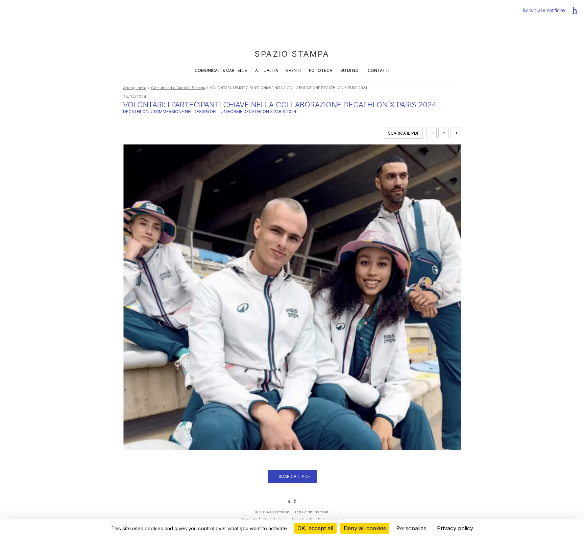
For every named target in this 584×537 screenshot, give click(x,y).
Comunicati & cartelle (221, 70)
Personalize (411, 528)
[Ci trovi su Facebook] (295, 501)
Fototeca (320, 70)
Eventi (293, 70)
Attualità (266, 70)
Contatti (378, 70)
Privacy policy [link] (455, 528)
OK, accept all (315, 528)
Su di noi (350, 70)
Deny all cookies (365, 528)
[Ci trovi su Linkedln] (289, 501)
